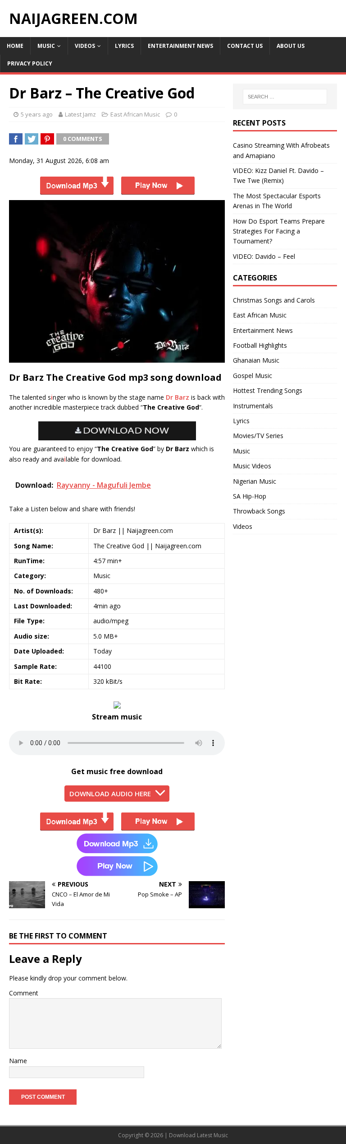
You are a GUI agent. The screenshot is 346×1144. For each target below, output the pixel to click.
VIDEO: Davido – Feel (264, 256)
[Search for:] (285, 96)
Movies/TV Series (258, 435)
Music (46, 46)
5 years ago (37, 114)
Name (18, 1060)
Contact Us (245, 46)
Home (15, 46)
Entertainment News (180, 46)
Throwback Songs (259, 511)
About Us (291, 46)
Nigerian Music (254, 481)
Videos (85, 46)
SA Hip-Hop (249, 496)
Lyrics (124, 46)
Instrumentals (253, 406)
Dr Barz (177, 397)
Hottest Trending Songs (267, 390)
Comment (23, 993)
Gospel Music (252, 375)
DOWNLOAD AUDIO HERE (110, 793)
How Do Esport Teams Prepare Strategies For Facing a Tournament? (279, 231)
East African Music (135, 114)
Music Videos (252, 466)
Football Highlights (260, 345)
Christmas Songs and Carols (274, 300)
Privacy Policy (29, 63)
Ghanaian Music (256, 360)
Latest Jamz (80, 114)
